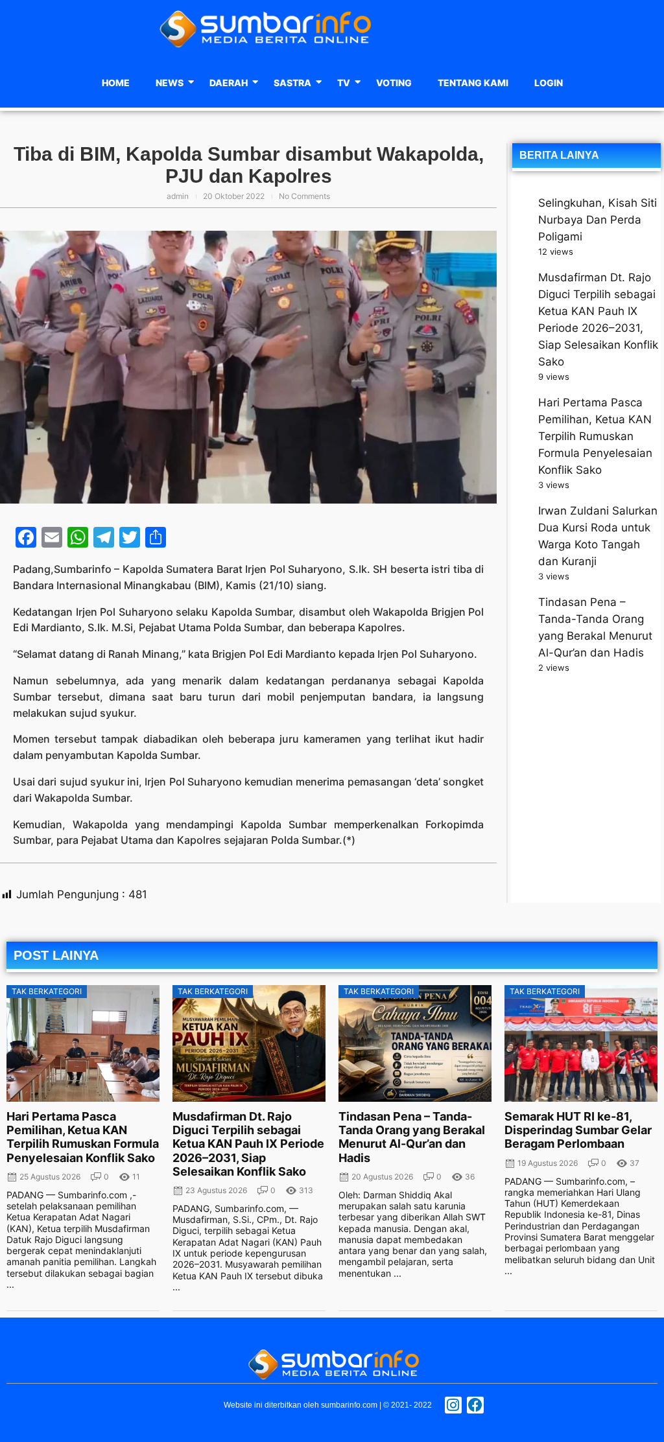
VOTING (394, 82)
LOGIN (548, 82)
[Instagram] (453, 1405)
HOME (116, 82)
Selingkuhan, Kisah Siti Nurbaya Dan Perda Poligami (597, 219)
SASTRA (292, 82)
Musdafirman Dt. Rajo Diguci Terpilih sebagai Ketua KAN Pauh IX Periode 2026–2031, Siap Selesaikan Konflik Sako (248, 1144)
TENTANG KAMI (473, 82)
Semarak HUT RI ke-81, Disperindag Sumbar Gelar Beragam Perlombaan (578, 1130)
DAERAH (228, 82)
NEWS (170, 82)
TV (343, 82)
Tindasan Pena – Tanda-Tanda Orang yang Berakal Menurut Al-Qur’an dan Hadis (411, 1137)
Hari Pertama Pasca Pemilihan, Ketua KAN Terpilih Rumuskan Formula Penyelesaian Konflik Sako (595, 436)
